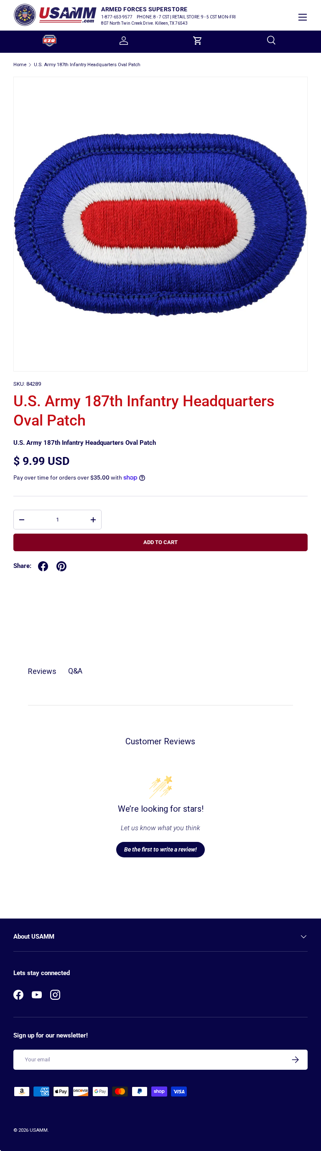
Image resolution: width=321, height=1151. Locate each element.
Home (19, 64)
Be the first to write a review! (160, 849)
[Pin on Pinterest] (61, 566)
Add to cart (160, 542)
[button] (198, 40)
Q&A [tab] (75, 670)
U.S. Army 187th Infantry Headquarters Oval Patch (87, 64)
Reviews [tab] (42, 671)
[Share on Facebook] (43, 566)
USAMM (39, 1130)
